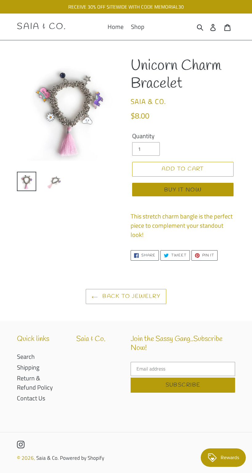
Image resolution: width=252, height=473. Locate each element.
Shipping (28, 367)
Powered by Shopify (82, 458)
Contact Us (31, 398)
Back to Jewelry (130, 296)
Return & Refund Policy (35, 382)
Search (26, 356)
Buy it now (183, 190)
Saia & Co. (41, 27)
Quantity (143, 136)
